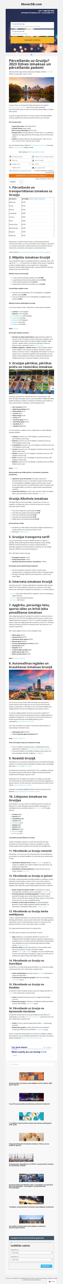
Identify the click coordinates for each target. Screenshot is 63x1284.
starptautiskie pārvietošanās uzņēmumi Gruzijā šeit (34, 252)
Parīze (14, 322)
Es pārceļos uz (14, 1256)
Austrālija (41, 973)
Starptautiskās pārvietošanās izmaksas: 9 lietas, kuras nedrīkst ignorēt (29, 1144)
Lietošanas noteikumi (41, 1278)
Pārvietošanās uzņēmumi (38, 145)
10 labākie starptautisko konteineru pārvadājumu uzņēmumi (31, 1207)
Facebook (49, 1278)
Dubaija (14, 324)
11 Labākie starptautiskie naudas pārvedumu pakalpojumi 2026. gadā (30, 1124)
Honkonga (15, 833)
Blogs (7, 1278)
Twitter (55, 1278)
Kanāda (11, 993)
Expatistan (22, 738)
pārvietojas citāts (18, 147)
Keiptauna (15, 831)
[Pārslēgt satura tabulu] (20, 182)
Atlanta (17, 263)
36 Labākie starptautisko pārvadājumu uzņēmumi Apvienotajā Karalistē (27, 1227)
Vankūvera (15, 823)
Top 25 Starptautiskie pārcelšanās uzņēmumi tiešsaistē (29, 1104)
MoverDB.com (31, 4)
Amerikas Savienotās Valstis (17, 107)
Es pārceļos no (15, 1250)
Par (11, 1278)
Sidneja (14, 320)
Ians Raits (49, 72)
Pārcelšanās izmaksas (37, 199)
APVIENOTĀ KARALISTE (32, 1017)
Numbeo (15, 738)
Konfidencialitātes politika (27, 1278)
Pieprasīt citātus (32, 40)
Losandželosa (16, 316)
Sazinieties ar (15, 1278)
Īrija (42, 1023)
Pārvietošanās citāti (36, 152)
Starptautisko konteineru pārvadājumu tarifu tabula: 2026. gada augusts (30, 1084)
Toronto (15, 318)
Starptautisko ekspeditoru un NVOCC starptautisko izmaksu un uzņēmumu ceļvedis (31, 1164)
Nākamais (45, 1266)
